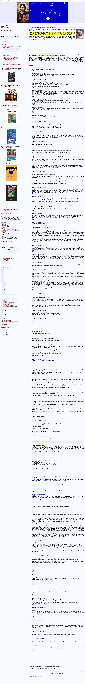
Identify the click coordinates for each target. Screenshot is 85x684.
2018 (3, 277)
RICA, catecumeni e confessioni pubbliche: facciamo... (10, 306)
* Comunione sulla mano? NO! (8, 210)
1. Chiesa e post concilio (6, 320)
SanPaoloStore (11, 202)
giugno (4, 288)
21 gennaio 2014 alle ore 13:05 (38, 262)
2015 (3, 280)
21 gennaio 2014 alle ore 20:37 (40, 577)
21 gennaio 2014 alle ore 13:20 (40, 293)
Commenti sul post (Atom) (37, 676)
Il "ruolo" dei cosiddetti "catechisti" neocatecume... (9, 298)
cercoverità (34, 645)
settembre (4, 285)
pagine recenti (6, 249)
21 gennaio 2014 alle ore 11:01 (40, 213)
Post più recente (32, 671)
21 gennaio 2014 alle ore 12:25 (46, 227)
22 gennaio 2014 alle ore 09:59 (40, 607)
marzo (4, 291)
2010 (3, 311)
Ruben (33, 494)
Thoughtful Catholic (6, 260)
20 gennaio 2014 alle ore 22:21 (40, 121)
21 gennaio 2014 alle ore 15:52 (38, 472)
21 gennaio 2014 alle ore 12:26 (40, 245)
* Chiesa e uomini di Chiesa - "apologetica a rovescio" (11, 209)
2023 (3, 272)
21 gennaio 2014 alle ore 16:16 (39, 494)
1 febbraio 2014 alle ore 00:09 (41, 645)
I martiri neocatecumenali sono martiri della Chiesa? (10, 307)
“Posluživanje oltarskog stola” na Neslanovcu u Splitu (10, 236)
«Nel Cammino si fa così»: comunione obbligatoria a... (10, 300)
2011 (3, 310)
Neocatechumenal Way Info (7, 258)
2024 (3, 271)
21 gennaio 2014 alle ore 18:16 (38, 540)
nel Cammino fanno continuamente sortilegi (63, 150)
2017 (3, 278)
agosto (4, 286)
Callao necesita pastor (6, 259)
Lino (32, 131)
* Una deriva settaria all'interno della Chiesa (10, 58)
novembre (4, 283)
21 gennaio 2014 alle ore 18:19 (42, 555)
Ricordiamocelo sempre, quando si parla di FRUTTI (9, 294)
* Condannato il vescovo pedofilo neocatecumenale (11, 48)
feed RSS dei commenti (5, 335)
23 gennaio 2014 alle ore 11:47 (43, 436)
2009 (3, 312)
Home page (57, 671)
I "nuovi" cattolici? (5, 301)
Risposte (34, 435)
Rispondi (33, 70)
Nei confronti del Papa (6, 299)
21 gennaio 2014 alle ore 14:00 (40, 420)
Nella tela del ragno (9, 68)
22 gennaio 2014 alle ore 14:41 (42, 638)
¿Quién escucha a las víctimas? (11, 223)
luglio (4, 287)
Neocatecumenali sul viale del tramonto (10, 146)
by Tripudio (34, 141)
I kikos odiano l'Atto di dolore (6, 303)
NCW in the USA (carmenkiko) (7, 241)
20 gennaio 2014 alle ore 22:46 (38, 131)
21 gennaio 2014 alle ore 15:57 (41, 488)
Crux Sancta (4, 222)
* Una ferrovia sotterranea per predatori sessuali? (11, 51)
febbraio (4, 292)
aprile (4, 290)
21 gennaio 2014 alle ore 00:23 (41, 171)
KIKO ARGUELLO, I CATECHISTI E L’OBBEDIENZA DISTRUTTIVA (51, 53)
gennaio (4, 293)
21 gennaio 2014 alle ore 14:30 (38, 445)
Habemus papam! (4, 325)
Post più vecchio (81, 671)
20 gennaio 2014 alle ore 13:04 (40, 90)
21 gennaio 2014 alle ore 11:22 (40, 222)
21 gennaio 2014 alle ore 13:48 (40, 359)
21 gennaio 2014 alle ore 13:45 (41, 318)
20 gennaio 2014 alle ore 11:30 (41, 73)
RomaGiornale (38, 152)
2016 (3, 279)
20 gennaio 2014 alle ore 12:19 (41, 79)
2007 (3, 314)
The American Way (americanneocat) (8, 228)
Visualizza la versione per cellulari (57, 673)
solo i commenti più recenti (8, 252)
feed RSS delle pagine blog (6, 334)
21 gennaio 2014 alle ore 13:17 (40, 269)
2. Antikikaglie (4, 324)
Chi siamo (5, 41)
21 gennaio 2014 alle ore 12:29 (38, 254)
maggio (4, 289)
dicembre (4, 282)
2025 (3, 270)
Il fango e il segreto (8, 163)
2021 (3, 274)
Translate (8, 27)
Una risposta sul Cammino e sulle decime (8, 305)
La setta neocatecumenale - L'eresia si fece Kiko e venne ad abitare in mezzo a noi (10, 106)
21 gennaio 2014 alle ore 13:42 (41, 310)
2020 (3, 275)
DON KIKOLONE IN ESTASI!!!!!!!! (48, 360)
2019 (3, 276)
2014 (3, 281)
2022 (3, 273)
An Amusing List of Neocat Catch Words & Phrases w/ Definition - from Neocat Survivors (12, 230)
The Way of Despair (6, 261)
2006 (3, 315)
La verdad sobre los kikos (7, 263)
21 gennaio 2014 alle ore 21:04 (40, 598)
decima (70, 34)
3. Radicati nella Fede (6, 327)
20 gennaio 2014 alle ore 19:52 (41, 99)
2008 (3, 313)
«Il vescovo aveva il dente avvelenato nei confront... (9, 302)
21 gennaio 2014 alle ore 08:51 (40, 187)
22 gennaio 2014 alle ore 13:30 (41, 631)
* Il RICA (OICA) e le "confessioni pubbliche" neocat (11, 57)
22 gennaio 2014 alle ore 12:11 (38, 620)
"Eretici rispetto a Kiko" (6, 304)
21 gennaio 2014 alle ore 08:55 (40, 196)
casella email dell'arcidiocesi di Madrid (14, 64)
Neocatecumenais (6, 262)
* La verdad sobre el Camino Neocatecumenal (10, 59)
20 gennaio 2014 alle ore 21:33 (40, 107)
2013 (3, 308)
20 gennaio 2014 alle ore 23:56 (42, 141)
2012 (3, 309)
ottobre (4, 284)
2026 (3, 269)
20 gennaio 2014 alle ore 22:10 (40, 115)
